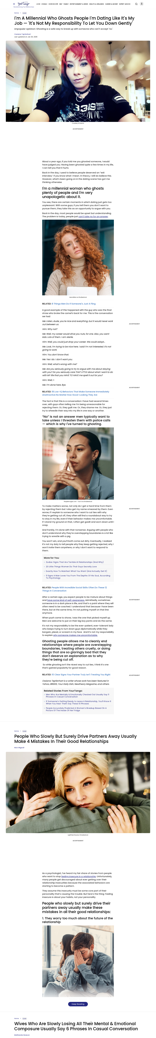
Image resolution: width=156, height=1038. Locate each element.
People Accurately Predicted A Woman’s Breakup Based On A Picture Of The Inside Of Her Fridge (76, 709)
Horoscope (53, 4)
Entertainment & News (79, 4)
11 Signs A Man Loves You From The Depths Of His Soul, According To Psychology (78, 576)
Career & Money (111, 4)
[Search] (136, 3)
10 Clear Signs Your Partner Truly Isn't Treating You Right (81, 674)
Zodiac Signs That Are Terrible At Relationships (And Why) (75, 562)
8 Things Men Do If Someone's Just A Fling (74, 303)
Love (38, 4)
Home (16, 13)
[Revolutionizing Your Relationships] (24, 4)
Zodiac (44, 4)
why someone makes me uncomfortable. (75, 635)
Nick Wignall (19, 748)
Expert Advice (124, 4)
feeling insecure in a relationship (78, 876)
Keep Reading (78, 1004)
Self (60, 4)
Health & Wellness (96, 4)
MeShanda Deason (22, 1035)
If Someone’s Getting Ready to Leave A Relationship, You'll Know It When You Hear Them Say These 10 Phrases (78, 702)
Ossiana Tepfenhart (22, 34)
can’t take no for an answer (93, 216)
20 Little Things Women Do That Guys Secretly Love (71, 566)
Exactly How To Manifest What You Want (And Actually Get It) (76, 571)
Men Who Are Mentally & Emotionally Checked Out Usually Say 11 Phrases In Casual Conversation (77, 695)
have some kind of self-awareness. (66, 600)
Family (66, 4)
